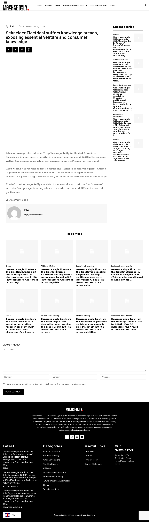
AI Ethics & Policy (120, 60)
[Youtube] (82, 437)
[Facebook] (9, 49)
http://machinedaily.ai (33, 214)
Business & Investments (118, 115)
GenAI (116, 34)
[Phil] (14, 213)
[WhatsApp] (29, 49)
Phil (12, 26)
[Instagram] (72, 437)
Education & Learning (122, 85)
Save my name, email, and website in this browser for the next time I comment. (47, 384)
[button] (144, 5)
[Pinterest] (22, 49)
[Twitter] (15, 49)
